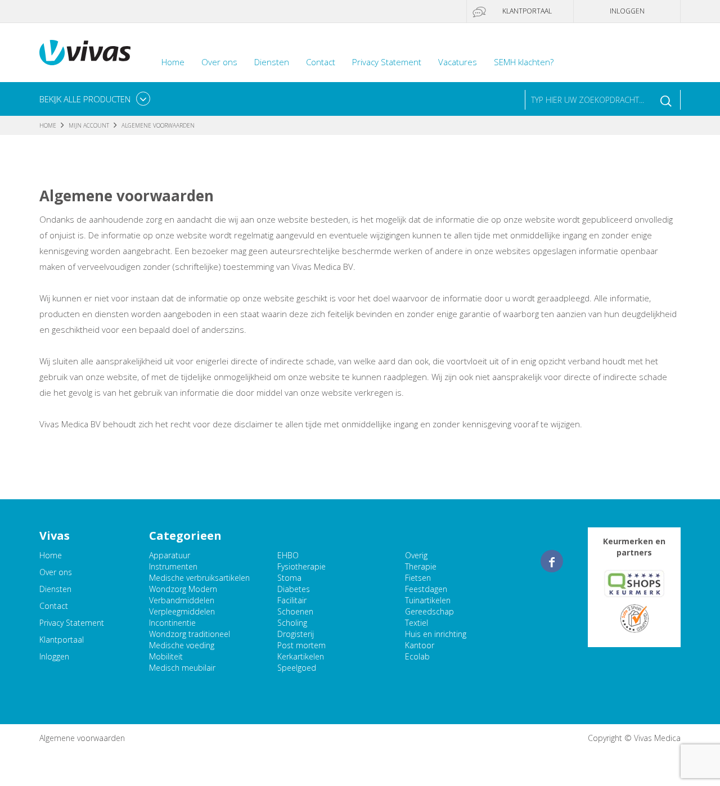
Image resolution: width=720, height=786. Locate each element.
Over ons (219, 61)
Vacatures (457, 61)
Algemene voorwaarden (82, 738)
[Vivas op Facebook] (552, 561)
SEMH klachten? (524, 61)
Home (172, 61)
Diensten (271, 61)
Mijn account (89, 125)
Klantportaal (527, 11)
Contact (320, 61)
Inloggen (627, 11)
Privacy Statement (386, 61)
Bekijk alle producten (84, 99)
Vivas (84, 52)
